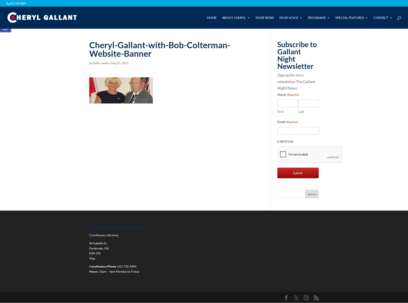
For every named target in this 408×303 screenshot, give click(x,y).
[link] (42, 17)
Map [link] (92, 258)
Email (287, 122)
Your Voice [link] (288, 18)
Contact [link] (381, 18)
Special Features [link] (349, 18)
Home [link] (212, 18)
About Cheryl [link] (234, 18)
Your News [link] (264, 18)
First (280, 111)
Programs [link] (317, 18)
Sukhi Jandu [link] (101, 63)
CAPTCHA (285, 141)
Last (301, 111)
